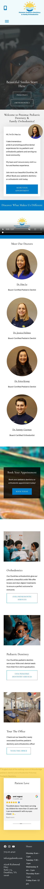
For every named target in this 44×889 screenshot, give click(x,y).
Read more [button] (10, 817)
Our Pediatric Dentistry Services (22, 675)
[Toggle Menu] (7, 21)
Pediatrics (22, 95)
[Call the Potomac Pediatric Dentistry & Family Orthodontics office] (5, 8)
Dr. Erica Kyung (22, 381)
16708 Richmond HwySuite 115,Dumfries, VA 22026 (12, 870)
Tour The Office (18, 751)
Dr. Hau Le (22, 284)
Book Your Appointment (22, 189)
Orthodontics (22, 103)
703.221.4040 (9, 851)
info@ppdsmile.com (13, 858)
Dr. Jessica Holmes (22, 332)
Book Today (22, 491)
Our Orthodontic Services (22, 598)
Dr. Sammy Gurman (22, 429)
